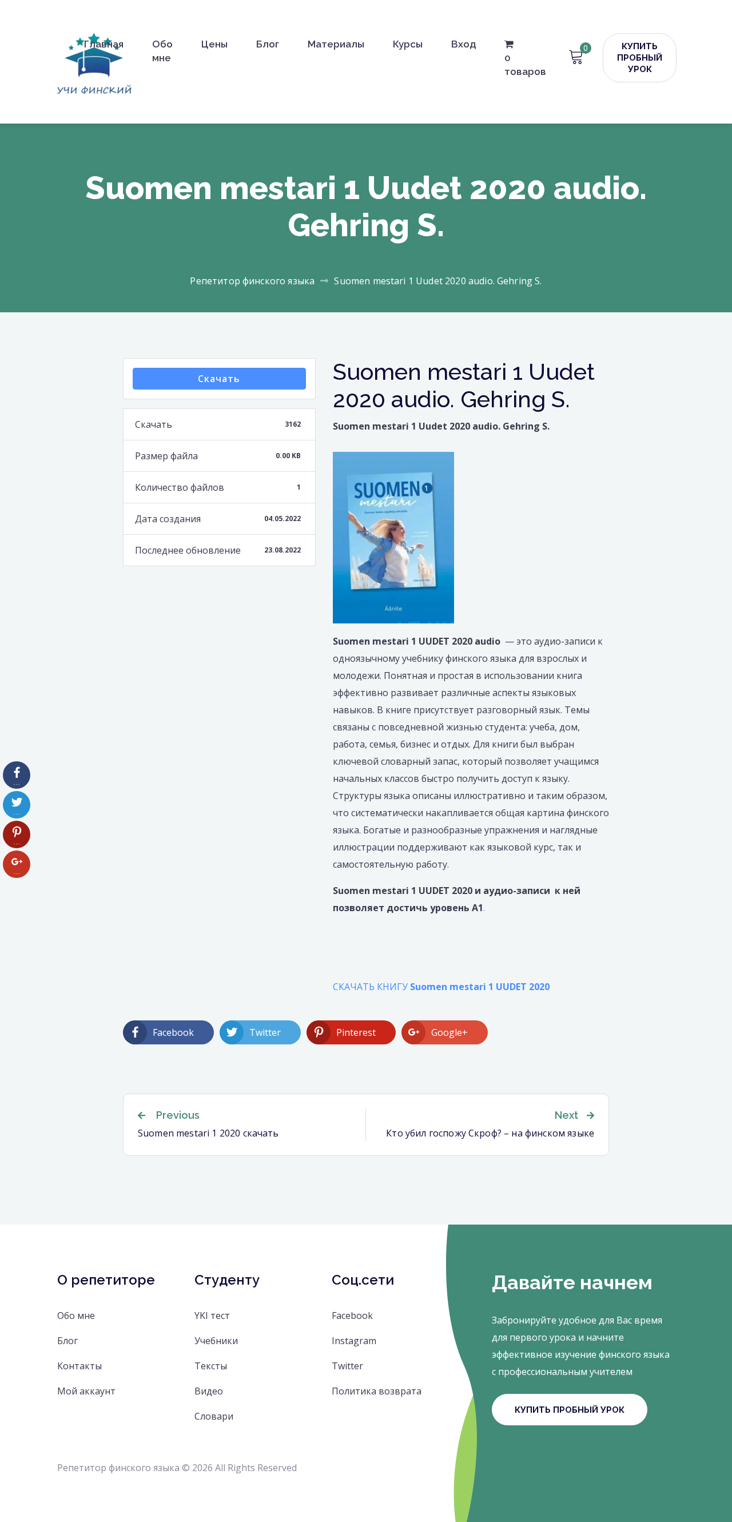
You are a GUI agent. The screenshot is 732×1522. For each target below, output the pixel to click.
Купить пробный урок (639, 57)
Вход (463, 44)
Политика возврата (376, 1391)
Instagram (354, 1340)
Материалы (336, 44)
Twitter (347, 1366)
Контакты (79, 1366)
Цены (214, 44)
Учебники (216, 1340)
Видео (208, 1391)
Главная (104, 44)
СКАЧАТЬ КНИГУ (441, 986)
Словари (213, 1416)
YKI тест (212, 1315)
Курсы (408, 44)
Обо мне (162, 50)
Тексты (210, 1366)
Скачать (219, 378)
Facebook (352, 1315)
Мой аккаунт (86, 1391)
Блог (267, 44)
